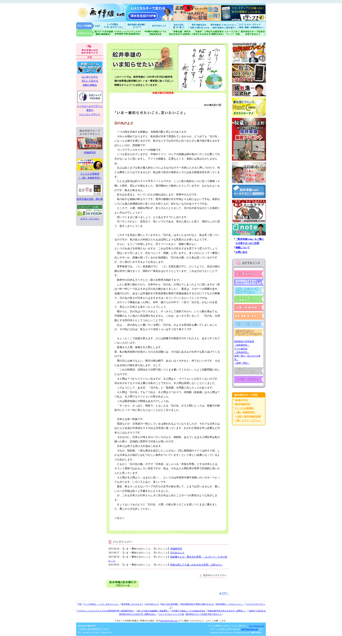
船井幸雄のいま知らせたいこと (113, 25)
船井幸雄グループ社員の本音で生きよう (253, 33)
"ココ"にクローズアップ (251, 25)
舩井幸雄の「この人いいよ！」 (230, 604)
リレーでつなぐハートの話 (232, 33)
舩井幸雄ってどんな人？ (132, 604)
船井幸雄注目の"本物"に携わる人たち (199, 25)
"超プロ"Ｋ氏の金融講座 (95, 33)
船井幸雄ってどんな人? (137, 25)
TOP (80, 604)
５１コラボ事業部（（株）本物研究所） (90, 175)
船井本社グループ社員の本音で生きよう (204, 614)
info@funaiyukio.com (169, 621)
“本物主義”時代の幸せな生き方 (181, 33)
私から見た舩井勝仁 (179, 25)
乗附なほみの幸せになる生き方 (208, 33)
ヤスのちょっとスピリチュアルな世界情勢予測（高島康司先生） (106, 611)
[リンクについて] (256, 626)
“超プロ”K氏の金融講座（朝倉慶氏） (153, 611)
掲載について (243, 247)
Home (89, 25)
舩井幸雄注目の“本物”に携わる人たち (197, 604)
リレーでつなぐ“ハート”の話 (171, 614)
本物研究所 (176, 548)
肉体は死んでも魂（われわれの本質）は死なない (196, 564)
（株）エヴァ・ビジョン (248, 420)
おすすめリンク (159, 25)
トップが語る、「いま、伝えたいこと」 (102, 604)
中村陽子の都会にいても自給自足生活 (155, 33)
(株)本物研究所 (242, 404)
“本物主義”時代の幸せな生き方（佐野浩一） (226, 611)
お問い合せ (241, 252)
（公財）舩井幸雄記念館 (248, 416)
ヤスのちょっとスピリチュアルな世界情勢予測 (128, 33)
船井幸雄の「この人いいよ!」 (223, 25)
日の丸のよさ (177, 552)
